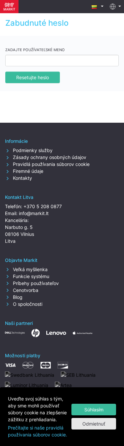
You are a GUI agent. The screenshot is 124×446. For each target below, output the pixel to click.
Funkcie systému (30, 276)
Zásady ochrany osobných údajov (49, 157)
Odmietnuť (93, 424)
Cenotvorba (25, 290)
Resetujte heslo (32, 77)
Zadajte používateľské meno (35, 50)
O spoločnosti (27, 304)
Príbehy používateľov (35, 283)
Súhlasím (93, 409)
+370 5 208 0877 (42, 206)
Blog (17, 297)
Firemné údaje (27, 171)
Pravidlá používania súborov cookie (51, 164)
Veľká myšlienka (30, 269)
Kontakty (22, 178)
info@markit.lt (34, 213)
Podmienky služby (32, 150)
